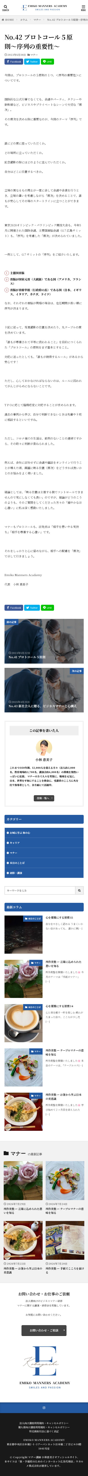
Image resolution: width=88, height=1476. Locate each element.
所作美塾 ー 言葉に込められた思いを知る (63, 964)
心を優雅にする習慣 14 (59, 1006)
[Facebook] (14, 62)
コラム (23, 19)
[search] (80, 890)
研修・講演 (16, 873)
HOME (9, 19)
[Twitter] (32, 62)
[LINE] (47, 62)
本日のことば (17, 862)
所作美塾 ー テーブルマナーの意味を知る (65, 1052)
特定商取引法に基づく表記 (44, 1431)
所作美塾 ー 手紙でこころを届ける (65, 1270)
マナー (37, 19)
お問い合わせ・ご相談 (44, 1330)
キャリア (15, 842)
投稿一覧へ (43, 798)
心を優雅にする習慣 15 (59, 917)
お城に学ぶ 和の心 (20, 832)
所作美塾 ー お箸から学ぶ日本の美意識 (63, 1097)
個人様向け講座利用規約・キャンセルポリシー (44, 1427)
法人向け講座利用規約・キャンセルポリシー (44, 1423)
